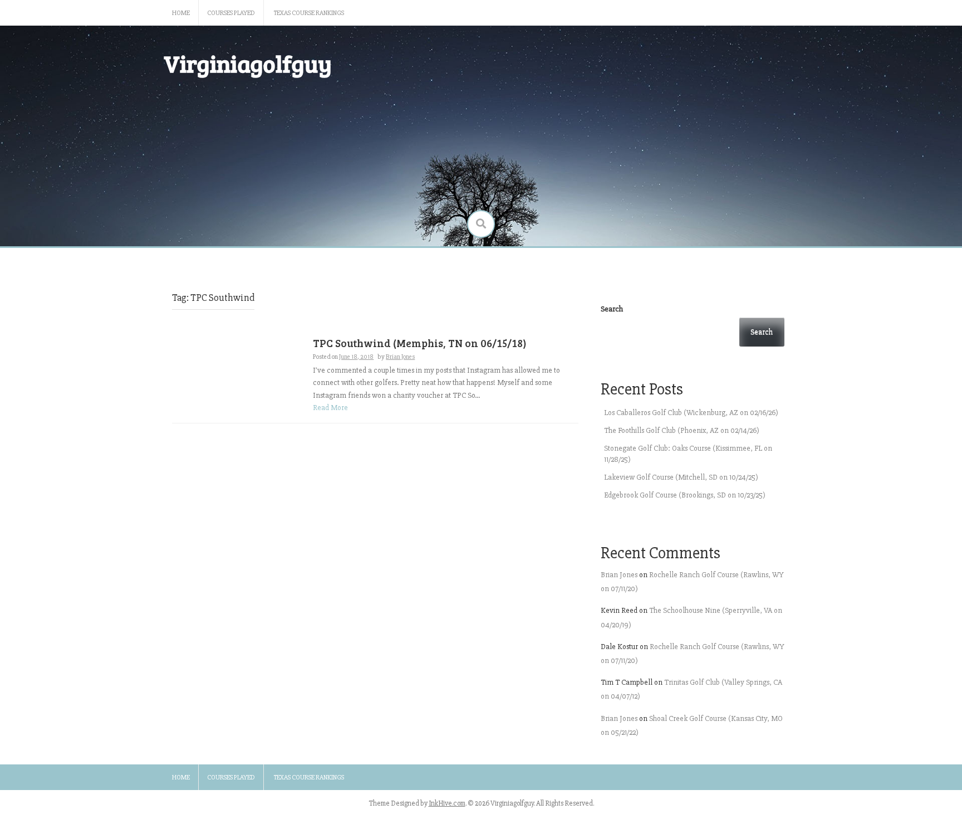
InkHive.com (447, 803)
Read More (330, 407)
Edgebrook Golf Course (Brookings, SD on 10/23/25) (684, 495)
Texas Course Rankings (309, 13)
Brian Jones (400, 357)
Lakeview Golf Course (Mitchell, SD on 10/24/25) (681, 477)
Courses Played (231, 13)
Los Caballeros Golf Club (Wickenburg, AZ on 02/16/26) (691, 412)
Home (181, 13)
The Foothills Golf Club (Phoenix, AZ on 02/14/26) (681, 430)
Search (612, 309)
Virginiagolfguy (248, 63)
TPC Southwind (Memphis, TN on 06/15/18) (420, 343)
